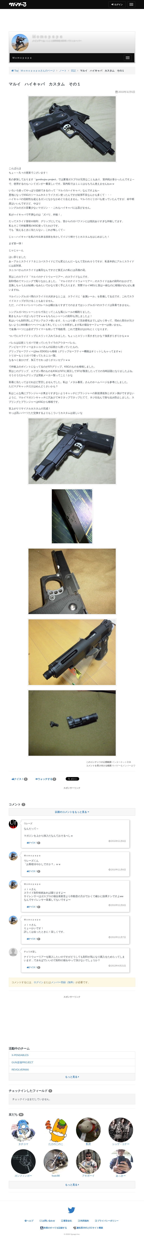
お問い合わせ (48, 1221)
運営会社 (67, 1221)
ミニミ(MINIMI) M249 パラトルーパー (64, 41)
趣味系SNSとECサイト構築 (89, 1228)
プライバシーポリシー (108, 1221)
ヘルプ (30, 1221)
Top (16, 70)
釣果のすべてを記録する (55, 1228)
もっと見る (71, 1076)
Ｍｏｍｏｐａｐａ (32, 855)
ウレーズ (28, 823)
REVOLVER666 (20, 1069)
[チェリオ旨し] (13, 952)
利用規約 (84, 1221)
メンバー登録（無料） (63, 982)
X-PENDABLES (20, 1055)
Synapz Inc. (75, 1234)
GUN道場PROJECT (22, 1062)
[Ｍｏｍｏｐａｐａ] (20, 42)
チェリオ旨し (30, 951)
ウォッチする (46, 779)
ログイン (39, 982)
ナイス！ (20, 779)
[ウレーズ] (13, 823)
